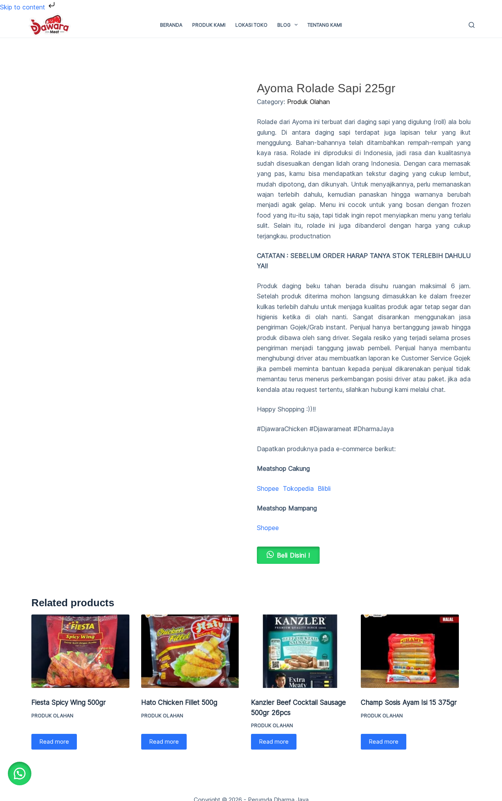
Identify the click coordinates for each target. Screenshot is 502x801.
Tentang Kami (324, 25)
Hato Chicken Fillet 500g (179, 702)
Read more (54, 741)
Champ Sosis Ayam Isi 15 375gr (409, 702)
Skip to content (23, 7)
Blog (284, 25)
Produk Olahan (308, 102)
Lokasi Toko (251, 25)
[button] (19, 773)
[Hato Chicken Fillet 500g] (190, 651)
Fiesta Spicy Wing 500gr (68, 702)
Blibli (324, 488)
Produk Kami (209, 25)
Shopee (268, 488)
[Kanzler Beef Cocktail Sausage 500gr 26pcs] (300, 651)
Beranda (171, 25)
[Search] (472, 25)
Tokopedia (298, 488)
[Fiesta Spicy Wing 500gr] (80, 651)
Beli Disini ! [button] (293, 555)
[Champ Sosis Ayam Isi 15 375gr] (410, 651)
